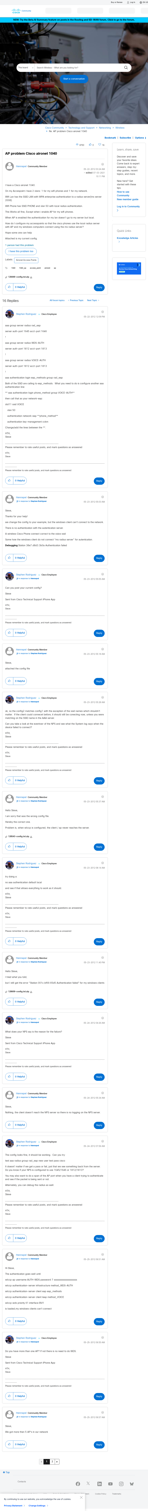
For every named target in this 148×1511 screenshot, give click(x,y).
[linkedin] (99, 1484)
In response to (32, 501)
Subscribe (125, 138)
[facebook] (78, 1484)
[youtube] (110, 1484)
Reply (99, 287)
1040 (13, 268)
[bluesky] (131, 1483)
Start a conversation (74, 79)
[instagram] (121, 1484)
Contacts (22, 1482)
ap (55, 268)
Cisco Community (54, 128)
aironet (47, 268)
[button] (9, 287)
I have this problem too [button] (21, 251)
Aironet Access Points (26, 260)
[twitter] (89, 1484)
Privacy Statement (13, 1505)
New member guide (127, 199)
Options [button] (139, 138)
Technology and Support (81, 128)
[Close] (81, 1497)
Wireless (119, 128)
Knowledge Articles (127, 238)
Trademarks (116, 1494)
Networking (105, 128)
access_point (35, 268)
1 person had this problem (19, 245)
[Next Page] (57, 1461)
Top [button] (8, 1472)
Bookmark (110, 138)
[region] (42, 1502)
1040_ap (22, 268)
